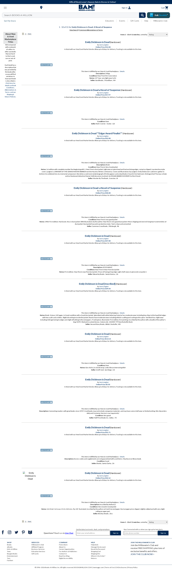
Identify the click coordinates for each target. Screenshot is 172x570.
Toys (8, 558)
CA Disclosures (121, 567)
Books (9, 545)
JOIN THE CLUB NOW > (142, 554)
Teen (9, 551)
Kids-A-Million (12, 549)
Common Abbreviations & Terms (91, 30)
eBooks (9, 547)
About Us (62, 547)
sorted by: (144, 35)
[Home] (86, 8)
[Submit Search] (142, 15)
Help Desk (94, 545)
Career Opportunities (66, 549)
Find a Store (63, 545)
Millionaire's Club (160, 21)
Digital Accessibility (66, 558)
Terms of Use (109, 567)
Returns (94, 558)
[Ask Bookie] (158, 15)
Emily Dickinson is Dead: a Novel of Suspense (97, 188)
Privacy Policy (132, 567)
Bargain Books (12, 554)
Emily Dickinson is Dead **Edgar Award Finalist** (97, 133)
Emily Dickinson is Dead (97, 42)
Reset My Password (98, 549)
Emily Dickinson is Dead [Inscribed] (97, 283)
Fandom (10, 560)
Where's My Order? (98, 556)
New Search (74, 30)
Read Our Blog (64, 556)
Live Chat (69, 533)
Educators (109, 21)
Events (122, 21)
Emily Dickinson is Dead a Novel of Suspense (97, 90)
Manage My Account (98, 547)
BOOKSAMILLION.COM (83, 567)
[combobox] (75, 15)
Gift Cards (134, 21)
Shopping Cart (96, 551)
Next (29, 34)
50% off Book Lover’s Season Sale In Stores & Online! (87, 2)
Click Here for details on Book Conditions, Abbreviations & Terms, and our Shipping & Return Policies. (10, 90)
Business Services (38, 549)
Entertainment (12, 556)
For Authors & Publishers (68, 551)
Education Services (38, 551)
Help (146, 21)
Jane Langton (104, 45)
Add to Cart (46, 64)
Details (122, 71)
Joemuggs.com (98, 567)
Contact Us (63, 554)
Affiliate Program (37, 547)
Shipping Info (95, 554)
